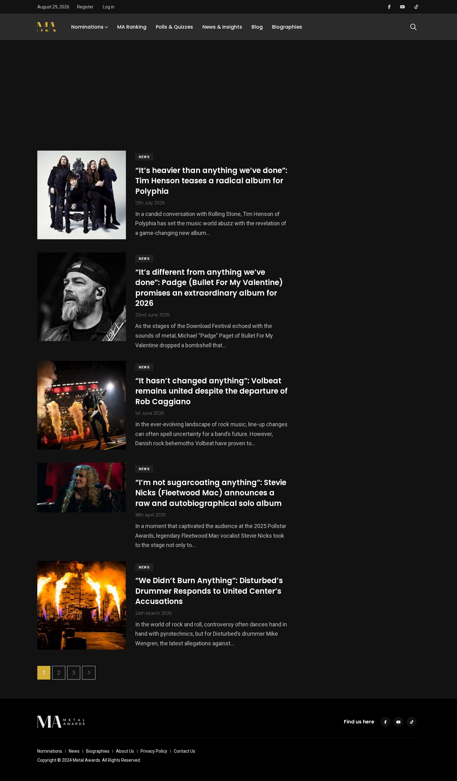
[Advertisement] (228, 88)
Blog (257, 26)
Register (85, 6)
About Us (125, 751)
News (144, 157)
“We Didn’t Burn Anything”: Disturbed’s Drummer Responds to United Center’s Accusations (209, 591)
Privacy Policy (154, 751)
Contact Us (184, 751)
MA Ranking (131, 26)
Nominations (87, 26)
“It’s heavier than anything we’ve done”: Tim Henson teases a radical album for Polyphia (211, 180)
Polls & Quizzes (174, 26)
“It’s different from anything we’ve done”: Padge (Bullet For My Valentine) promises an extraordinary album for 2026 (209, 288)
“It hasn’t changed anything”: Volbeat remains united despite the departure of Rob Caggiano (211, 391)
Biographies (287, 26)
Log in (108, 6)
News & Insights (222, 26)
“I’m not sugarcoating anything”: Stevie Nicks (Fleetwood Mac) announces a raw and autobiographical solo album (210, 492)
